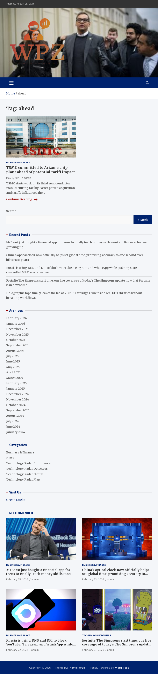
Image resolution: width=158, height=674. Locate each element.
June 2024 (13, 426)
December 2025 (17, 329)
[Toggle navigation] (11, 82)
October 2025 (15, 340)
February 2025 (16, 383)
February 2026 (16, 318)
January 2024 (15, 432)
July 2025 (12, 356)
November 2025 (17, 334)
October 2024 (16, 405)
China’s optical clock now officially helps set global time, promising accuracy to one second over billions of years (115, 574)
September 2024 (18, 410)
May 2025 (13, 367)
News (10, 458)
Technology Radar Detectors (27, 468)
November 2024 (17, 399)
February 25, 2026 (17, 579)
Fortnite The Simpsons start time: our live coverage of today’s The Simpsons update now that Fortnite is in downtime (116, 644)
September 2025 (17, 345)
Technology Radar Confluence (28, 463)
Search (11, 211)
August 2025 (15, 351)
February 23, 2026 (93, 579)
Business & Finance (18, 162)
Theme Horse (77, 667)
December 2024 (17, 394)
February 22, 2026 (17, 650)
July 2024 (12, 421)
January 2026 (15, 323)
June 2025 (13, 361)
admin (27, 178)
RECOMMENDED (21, 513)
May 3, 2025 (13, 178)
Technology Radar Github (24, 474)
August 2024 (15, 416)
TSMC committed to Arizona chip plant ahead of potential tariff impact (40, 169)
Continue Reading (19, 199)
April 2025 (13, 372)
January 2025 (15, 388)
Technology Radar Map (23, 479)
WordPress (122, 667)
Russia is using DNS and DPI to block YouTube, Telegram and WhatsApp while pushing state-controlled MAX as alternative (39, 646)
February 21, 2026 (93, 650)
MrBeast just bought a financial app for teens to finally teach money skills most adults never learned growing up (39, 574)
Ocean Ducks (15, 500)
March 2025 (14, 378)
